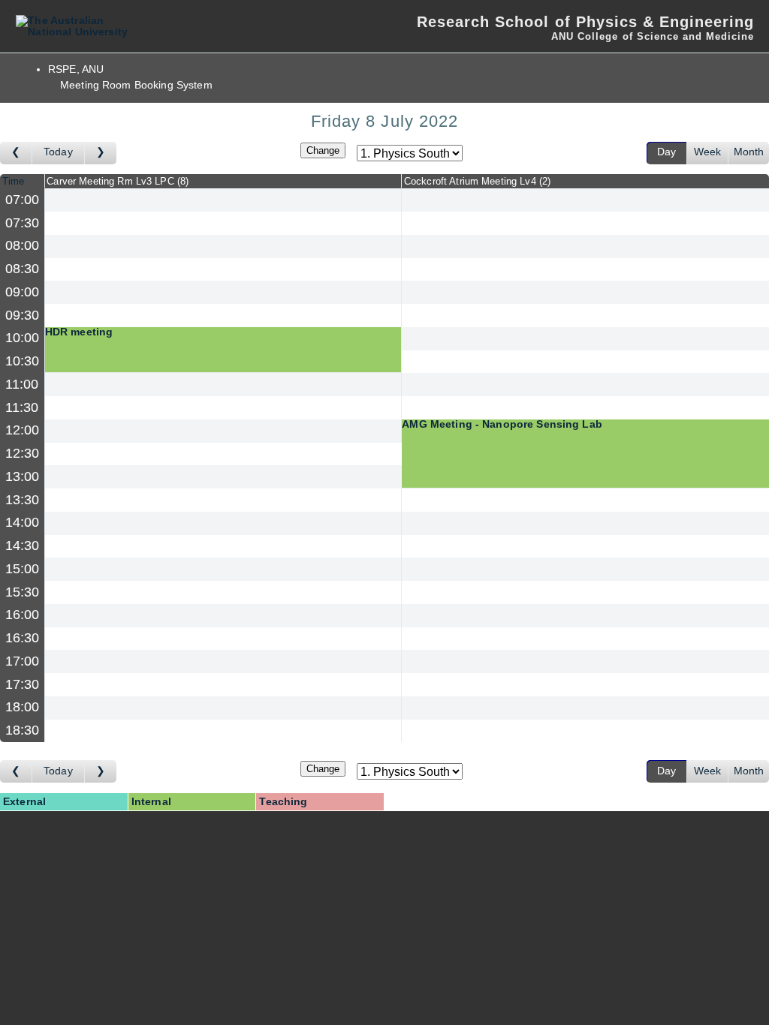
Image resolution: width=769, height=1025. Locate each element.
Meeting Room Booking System (136, 85)
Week (708, 152)
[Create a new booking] (223, 200)
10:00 (22, 337)
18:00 (22, 706)
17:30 (22, 684)
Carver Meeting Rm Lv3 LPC (116, 181)
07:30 (22, 222)
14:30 (22, 545)
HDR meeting (79, 332)
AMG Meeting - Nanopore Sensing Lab (502, 424)
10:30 (22, 360)
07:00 (22, 199)
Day (666, 152)
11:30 (22, 407)
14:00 (22, 522)
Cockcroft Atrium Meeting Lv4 (475, 181)
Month (749, 152)
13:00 (22, 476)
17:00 (22, 661)
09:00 (22, 291)
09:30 (22, 315)
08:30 (22, 268)
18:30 (22, 730)
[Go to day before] (16, 153)
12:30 (22, 453)
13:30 (22, 499)
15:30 (22, 592)
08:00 (22, 245)
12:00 (22, 429)
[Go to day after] (100, 153)
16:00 (22, 614)
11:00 (22, 384)
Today (58, 152)
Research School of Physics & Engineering (585, 22)
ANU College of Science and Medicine (652, 36)
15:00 (22, 568)
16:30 (22, 637)
